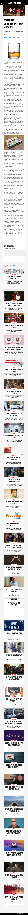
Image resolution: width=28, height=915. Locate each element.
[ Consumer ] (14, 697)
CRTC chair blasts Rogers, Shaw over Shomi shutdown (14, 744)
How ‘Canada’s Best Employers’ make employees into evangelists (14, 546)
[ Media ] (14, 274)
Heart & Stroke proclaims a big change (14, 370)
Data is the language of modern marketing (14, 898)
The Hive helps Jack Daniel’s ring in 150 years (14, 876)
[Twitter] (13, 20)
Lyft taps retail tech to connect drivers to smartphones (14, 854)
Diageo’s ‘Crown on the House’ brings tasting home (14, 304)
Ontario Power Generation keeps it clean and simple (14, 810)
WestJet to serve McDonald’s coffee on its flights (14, 568)
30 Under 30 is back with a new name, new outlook (14, 277)
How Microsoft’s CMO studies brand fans (14, 590)
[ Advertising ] (14, 455)
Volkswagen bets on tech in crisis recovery (14, 414)
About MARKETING (18, 913)
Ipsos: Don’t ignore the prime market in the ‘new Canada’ (14, 832)
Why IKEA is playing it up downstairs (14, 458)
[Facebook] (10, 20)
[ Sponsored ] (14, 433)
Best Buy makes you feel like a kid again (14, 392)
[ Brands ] (14, 301)
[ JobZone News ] (14, 653)
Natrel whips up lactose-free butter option (14, 700)
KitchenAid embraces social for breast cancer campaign (14, 348)
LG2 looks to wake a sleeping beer (14, 634)
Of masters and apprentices (14, 655)
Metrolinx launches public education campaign (14, 480)
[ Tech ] (14, 851)
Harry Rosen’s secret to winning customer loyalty (14, 788)
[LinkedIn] (5, 20)
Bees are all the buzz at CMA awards (14, 502)
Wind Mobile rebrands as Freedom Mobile (14, 524)
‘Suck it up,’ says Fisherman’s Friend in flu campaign (14, 766)
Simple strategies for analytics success (14, 436)
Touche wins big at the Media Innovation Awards (14, 678)
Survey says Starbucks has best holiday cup (14, 326)
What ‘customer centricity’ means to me (14, 604)
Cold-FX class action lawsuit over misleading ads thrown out (14, 722)
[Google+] (7, 20)
